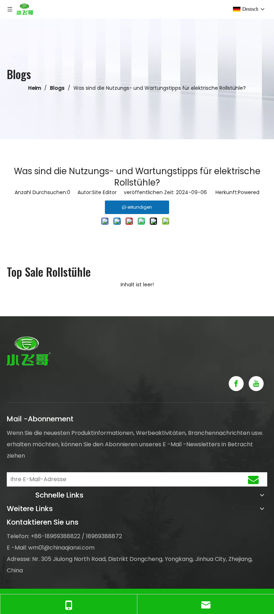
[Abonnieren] (253, 479)
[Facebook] (236, 383)
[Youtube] (256, 383)
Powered (248, 192)
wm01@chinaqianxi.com (61, 547)
